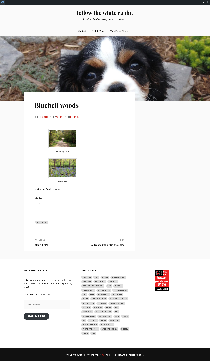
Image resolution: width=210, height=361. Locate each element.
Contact (82, 31)
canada (113, 281)
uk (84, 320)
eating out (88, 290)
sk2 (117, 312)
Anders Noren (136, 355)
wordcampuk (90, 325)
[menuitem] (2, 2)
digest (118, 286)
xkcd (85, 333)
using (103, 320)
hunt (85, 299)
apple (105, 277)
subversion (105, 316)
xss (93, 333)
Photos (75, 117)
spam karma (89, 316)
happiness (103, 294)
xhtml (124, 329)
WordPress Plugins (119, 31)
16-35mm (87, 277)
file (85, 294)
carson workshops (93, 286)
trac (125, 316)
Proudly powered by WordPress (83, 355)
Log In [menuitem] (201, 2)
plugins (98, 307)
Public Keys (98, 31)
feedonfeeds (120, 290)
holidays (117, 294)
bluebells (42, 222)
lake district (99, 299)
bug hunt (100, 281)
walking (114, 320)
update (93, 320)
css (109, 286)
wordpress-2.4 (90, 329)
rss (116, 307)
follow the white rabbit (105, 12)
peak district (117, 303)
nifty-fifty (88, 303)
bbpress (87, 281)
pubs (108, 307)
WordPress (107, 325)
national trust (118, 299)
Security (87, 312)
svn (117, 316)
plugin (86, 307)
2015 (97, 277)
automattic (118, 277)
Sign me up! (36, 316)
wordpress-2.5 (109, 329)
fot (92, 294)
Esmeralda (104, 290)
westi (59, 117)
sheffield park (103, 312)
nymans (102, 303)
